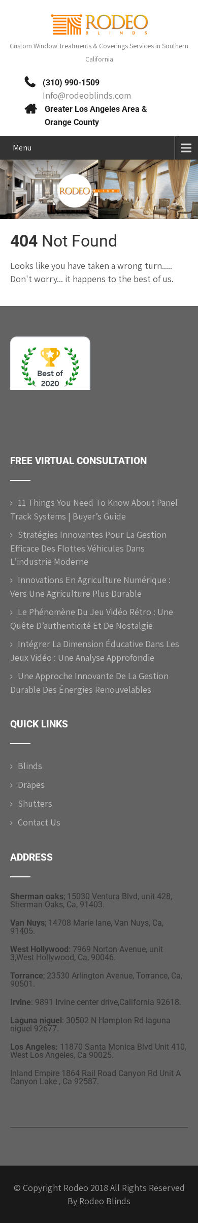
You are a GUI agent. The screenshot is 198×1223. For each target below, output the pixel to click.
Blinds (30, 766)
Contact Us (39, 822)
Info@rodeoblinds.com (87, 95)
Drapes (31, 784)
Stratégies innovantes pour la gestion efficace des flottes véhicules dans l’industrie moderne (88, 548)
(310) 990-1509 (71, 82)
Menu (22, 147)
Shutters (35, 803)
